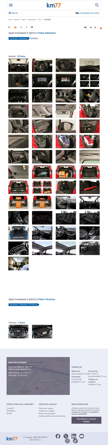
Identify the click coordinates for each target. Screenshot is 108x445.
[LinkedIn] (73, 436)
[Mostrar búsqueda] (97, 5)
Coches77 (10, 408)
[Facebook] (58, 436)
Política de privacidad (47, 414)
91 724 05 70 (26, 373)
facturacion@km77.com (97, 376)
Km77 (54, 5)
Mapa (29, 369)
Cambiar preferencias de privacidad (52, 416)
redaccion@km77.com (80, 374)
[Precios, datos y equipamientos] (21, 27)
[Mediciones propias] (26, 27)
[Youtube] (81, 436)
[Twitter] (65, 436)
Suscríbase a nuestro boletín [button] (86, 420)
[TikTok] (75, 440)
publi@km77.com (78, 382)
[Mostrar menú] (11, 5)
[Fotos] (15, 27)
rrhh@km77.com (94, 384)
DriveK (9, 414)
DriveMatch (11, 411)
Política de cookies (46, 408)
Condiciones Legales (46, 411)
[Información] (9, 27)
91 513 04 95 (22, 375)
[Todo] (32, 27)
